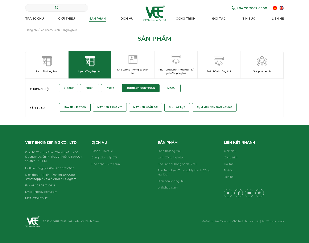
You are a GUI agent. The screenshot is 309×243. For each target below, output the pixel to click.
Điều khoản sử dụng (216, 221)
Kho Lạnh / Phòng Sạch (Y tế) (177, 164)
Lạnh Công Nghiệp (170, 157)
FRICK (89, 87)
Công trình (185, 18)
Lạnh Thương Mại (169, 151)
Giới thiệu (66, 18)
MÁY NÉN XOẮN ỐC (145, 107)
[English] (281, 8)
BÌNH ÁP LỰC (177, 107)
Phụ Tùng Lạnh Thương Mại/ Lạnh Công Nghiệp (184, 172)
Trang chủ (34, 18)
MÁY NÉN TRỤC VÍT (109, 107)
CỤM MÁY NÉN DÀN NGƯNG (214, 107)
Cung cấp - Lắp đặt (104, 157)
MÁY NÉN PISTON (75, 107)
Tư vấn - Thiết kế (102, 151)
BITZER (69, 87)
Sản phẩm (97, 18)
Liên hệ (278, 18)
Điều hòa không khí (171, 181)
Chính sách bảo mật (245, 221)
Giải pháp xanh (168, 187)
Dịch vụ (126, 18)
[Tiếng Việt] (275, 8)
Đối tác (219, 18)
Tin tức (248, 18)
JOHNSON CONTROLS (141, 87)
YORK (110, 87)
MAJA (171, 87)
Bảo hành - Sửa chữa (105, 164)
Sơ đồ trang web (272, 221)
